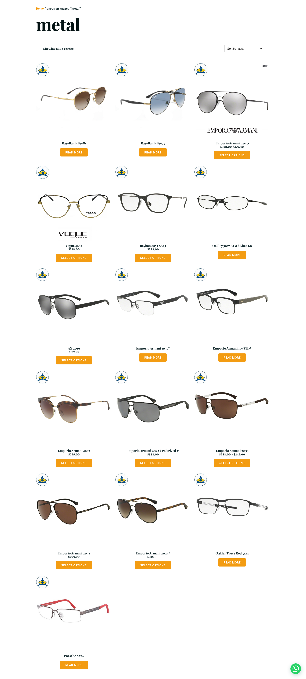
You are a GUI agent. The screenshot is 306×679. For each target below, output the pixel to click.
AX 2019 (74, 348)
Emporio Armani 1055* (153, 348)
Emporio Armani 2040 (232, 143)
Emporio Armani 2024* (153, 553)
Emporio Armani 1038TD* (232, 348)
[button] (295, 668)
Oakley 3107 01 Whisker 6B (232, 246)
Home (40, 8)
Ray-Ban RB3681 (74, 143)
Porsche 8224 (74, 656)
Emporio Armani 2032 (74, 553)
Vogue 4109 (74, 246)
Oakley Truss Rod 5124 (232, 553)
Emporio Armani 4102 (74, 451)
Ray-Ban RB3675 (153, 143)
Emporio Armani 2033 (232, 451)
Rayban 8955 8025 (153, 246)
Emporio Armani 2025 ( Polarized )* (152, 451)
